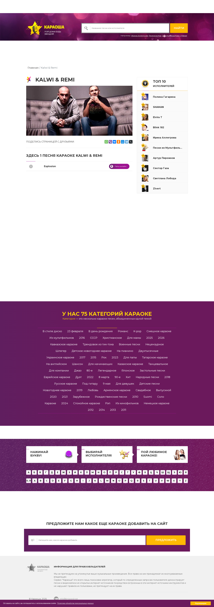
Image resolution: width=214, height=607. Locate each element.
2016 (82, 337)
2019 (79, 390)
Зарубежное (81, 396)
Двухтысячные (148, 351)
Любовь (93, 390)
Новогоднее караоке (57, 390)
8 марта (104, 377)
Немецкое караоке (156, 403)
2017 (82, 357)
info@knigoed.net (69, 599)
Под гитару (90, 383)
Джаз (77, 370)
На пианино (125, 351)
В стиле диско (52, 331)
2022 (90, 377)
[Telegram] (126, 142)
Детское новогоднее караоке (92, 351)
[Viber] (110, 142)
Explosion (50, 166)
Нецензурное (154, 344)
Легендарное (107, 370)
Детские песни (149, 383)
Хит (128, 377)
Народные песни (147, 377)
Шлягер (61, 351)
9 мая (106, 383)
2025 (149, 337)
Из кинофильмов (127, 403)
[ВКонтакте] (114, 142)
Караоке (50, 403)
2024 (64, 403)
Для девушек (125, 383)
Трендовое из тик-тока (98, 344)
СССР (93, 337)
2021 (65, 396)
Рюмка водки (155, 35)
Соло (160, 396)
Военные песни (129, 344)
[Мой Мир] (122, 142)
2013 (113, 410)
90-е (118, 377)
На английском (56, 364)
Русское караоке (65, 383)
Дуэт (78, 377)
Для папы (130, 357)
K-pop (137, 331)
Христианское (112, 337)
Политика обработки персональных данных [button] (75, 603)
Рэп (107, 403)
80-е (90, 370)
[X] (130, 142)
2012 (91, 410)
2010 (135, 396)
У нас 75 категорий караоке (107, 314)
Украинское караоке (60, 357)
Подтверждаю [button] (200, 603)
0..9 (28, 480)
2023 (115, 357)
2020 (53, 396)
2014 (102, 410)
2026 (161, 337)
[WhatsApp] (106, 142)
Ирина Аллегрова (139, 35)
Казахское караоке (130, 364)
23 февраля (75, 331)
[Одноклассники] (118, 142)
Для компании (59, 370)
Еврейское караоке (57, 377)
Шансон (77, 364)
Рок (103, 357)
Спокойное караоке (86, 403)
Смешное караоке (159, 331)
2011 (123, 410)
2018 (167, 377)
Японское (128, 370)
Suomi (148, 396)
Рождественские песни (111, 396)
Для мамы (134, 337)
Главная (33, 67)
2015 (93, 357)
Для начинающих (100, 364)
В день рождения (101, 331)
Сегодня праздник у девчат (174, 35)
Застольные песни (152, 370)
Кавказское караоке (63, 344)
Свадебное (143, 390)
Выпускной (163, 390)
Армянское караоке (117, 390)
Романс (123, 331)
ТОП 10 (163, 83)
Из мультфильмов (61, 337)
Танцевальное (158, 364)
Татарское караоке (155, 357)
